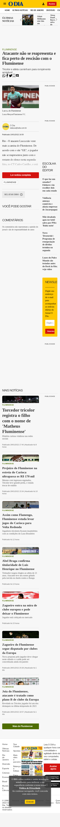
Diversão (50, 10)
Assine (52, 4)
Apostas (16, 751)
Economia (6, 777)
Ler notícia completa (20, 175)
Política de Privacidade (29, 788)
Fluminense (9, 49)
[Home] (16, 5)
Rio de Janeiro (37, 10)
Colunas (5, 773)
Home (7, 10)
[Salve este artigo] (14, 76)
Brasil (4, 781)
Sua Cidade (16, 745)
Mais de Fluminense (23, 726)
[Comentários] (17, 76)
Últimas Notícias (20, 10)
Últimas (8, 19)
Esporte (5, 768)
